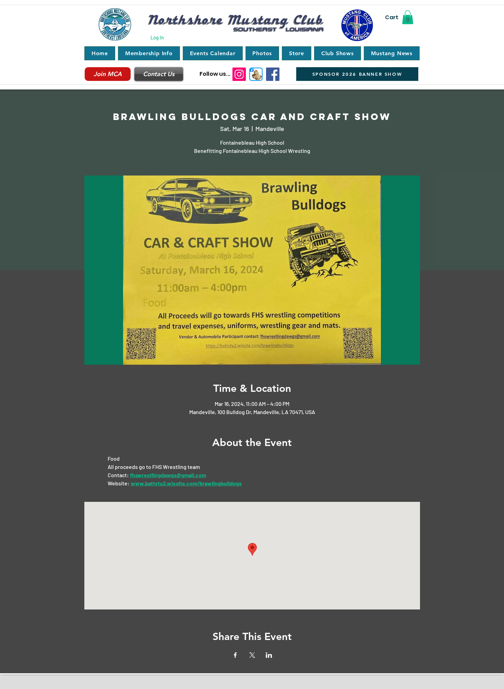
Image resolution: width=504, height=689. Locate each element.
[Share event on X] (252, 655)
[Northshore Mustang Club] (272, 74)
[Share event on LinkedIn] (269, 655)
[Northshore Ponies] (256, 74)
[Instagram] (239, 74)
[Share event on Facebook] (235, 655)
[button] (407, 17)
